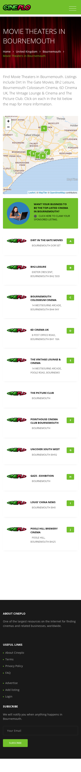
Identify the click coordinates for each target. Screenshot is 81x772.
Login (8, 696)
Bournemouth (52, 51)
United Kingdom (26, 51)
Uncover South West (45, 449)
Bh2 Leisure (38, 266)
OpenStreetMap (57, 192)
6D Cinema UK (39, 329)
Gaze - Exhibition (42, 476)
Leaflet (32, 192)
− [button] (8, 127)
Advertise (11, 683)
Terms (9, 659)
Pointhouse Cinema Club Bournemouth (44, 421)
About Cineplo (14, 652)
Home (7, 51)
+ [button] (8, 121)
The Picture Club (42, 393)
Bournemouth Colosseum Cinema (43, 298)
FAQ (8, 673)
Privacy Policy (14, 666)
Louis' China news (42, 502)
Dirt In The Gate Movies (46, 240)
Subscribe (15, 743)
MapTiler (43, 192)
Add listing (12, 690)
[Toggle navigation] (72, 8)
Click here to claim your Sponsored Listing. (52, 217)
